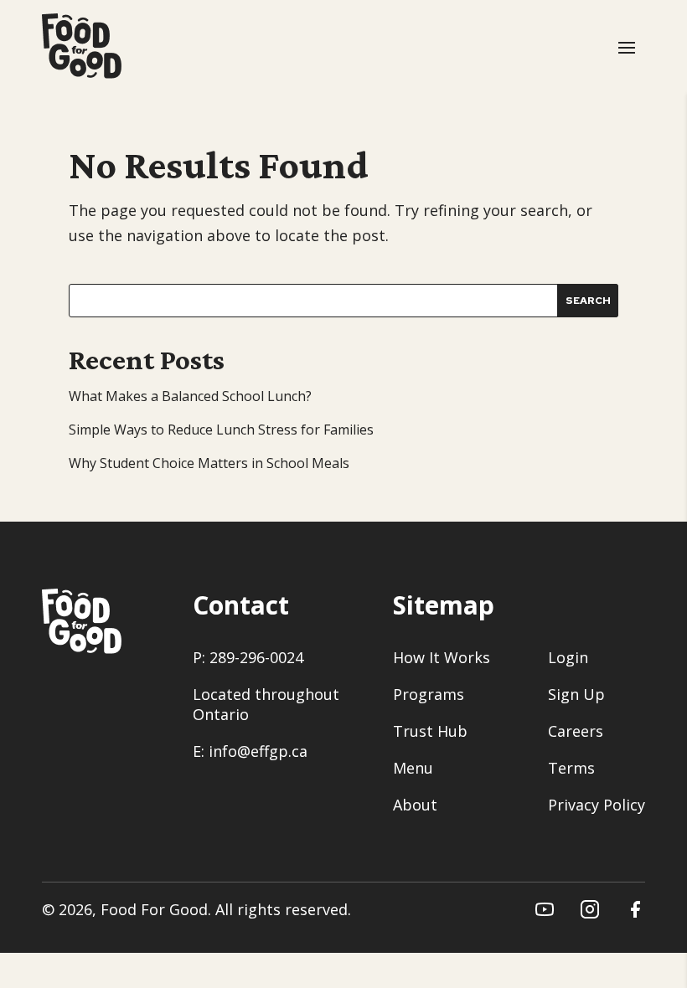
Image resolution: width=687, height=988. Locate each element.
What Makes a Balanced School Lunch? (190, 396)
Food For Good (154, 909)
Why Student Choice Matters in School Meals (209, 463)
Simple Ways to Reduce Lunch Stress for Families (221, 429)
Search (588, 300)
